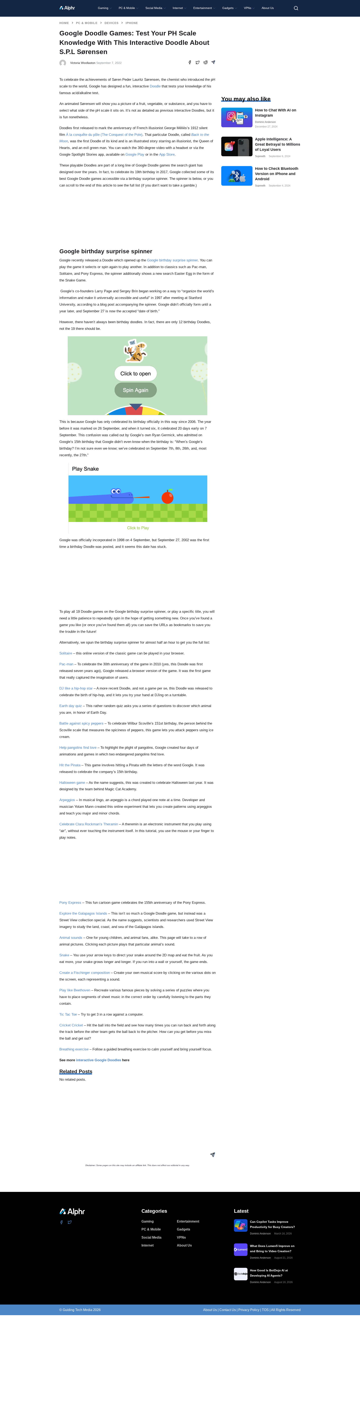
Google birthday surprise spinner (172, 260)
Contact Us (227, 1310)
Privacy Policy (248, 1310)
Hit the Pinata (69, 765)
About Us (210, 1310)
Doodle (155, 86)
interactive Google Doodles (98, 1060)
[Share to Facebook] (190, 63)
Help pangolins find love (77, 748)
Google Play (134, 154)
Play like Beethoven (74, 990)
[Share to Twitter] (197, 63)
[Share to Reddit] (205, 63)
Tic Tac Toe (68, 1014)
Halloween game (72, 783)
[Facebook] (61, 1222)
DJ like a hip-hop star (76, 688)
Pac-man (66, 664)
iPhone (132, 23)
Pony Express (70, 903)
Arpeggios (67, 800)
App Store (167, 154)
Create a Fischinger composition (84, 973)
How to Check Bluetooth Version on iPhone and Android (276, 173)
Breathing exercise (74, 1049)
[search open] (296, 8)
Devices (112, 23)
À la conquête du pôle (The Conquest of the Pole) (104, 135)
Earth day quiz (70, 706)
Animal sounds (70, 938)
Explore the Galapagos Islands (83, 913)
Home (64, 23)
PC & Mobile (87, 23)
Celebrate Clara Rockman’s (81, 824)
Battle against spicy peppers (81, 723)
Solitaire (65, 653)
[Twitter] (70, 1222)
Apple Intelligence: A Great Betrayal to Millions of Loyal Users (277, 144)
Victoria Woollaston (82, 62)
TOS (265, 1310)
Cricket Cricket (71, 1025)
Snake (64, 955)
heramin (111, 824)
